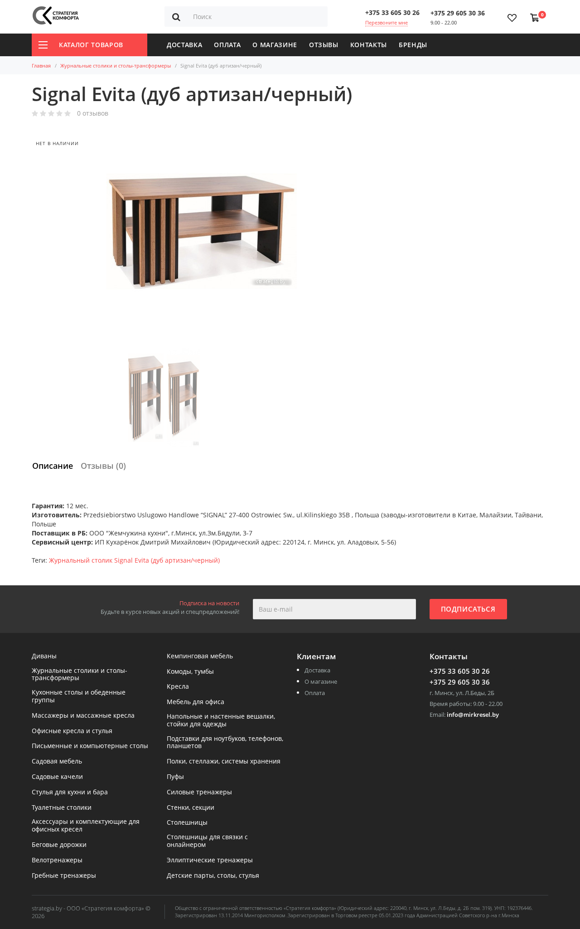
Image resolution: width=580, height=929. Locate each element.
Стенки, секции (190, 808)
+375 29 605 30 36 (457, 13)
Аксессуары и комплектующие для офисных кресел (86, 825)
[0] (533, 13)
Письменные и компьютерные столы (90, 746)
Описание (52, 465)
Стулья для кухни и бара (70, 792)
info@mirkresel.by (473, 714)
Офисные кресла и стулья (72, 731)
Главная (41, 65)
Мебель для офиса (195, 702)
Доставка (184, 44)
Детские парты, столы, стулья (213, 876)
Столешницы (187, 823)
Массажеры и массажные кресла (83, 716)
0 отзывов (92, 113)
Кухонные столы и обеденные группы (79, 696)
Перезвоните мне (386, 22)
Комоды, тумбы (190, 672)
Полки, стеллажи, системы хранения (223, 761)
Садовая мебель (57, 761)
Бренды (413, 44)
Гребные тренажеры (64, 876)
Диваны (44, 656)
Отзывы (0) (103, 465)
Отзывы (323, 44)
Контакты (368, 44)
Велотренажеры (57, 860)
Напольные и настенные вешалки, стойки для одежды (221, 720)
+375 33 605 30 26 (392, 12)
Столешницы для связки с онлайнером (207, 841)
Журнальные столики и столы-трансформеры (115, 65)
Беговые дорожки (59, 845)
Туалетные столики (62, 808)
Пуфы (175, 777)
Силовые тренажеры (199, 792)
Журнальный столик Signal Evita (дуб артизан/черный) (134, 560)
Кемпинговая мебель (200, 656)
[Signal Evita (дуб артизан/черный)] (201, 231)
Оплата (227, 44)
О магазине (274, 44)
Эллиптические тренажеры (210, 860)
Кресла (178, 687)
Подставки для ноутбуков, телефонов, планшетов (225, 742)
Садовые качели (57, 777)
